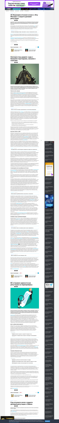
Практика (12, 108)
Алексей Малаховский (15, 268)
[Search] (44, 11)
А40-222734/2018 (35, 248)
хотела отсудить (18, 218)
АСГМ (27, 231)
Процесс (12, 148)
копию (35, 25)
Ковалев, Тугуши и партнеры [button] (14, 244)
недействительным (19, 238)
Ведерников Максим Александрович (19, 418)
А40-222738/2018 (13, 249)
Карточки (12, 192)
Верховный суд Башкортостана (21, 345)
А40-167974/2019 (13, 411)
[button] (14, 20)
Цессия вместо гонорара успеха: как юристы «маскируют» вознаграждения (24, 335)
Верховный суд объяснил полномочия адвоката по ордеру (21, 359)
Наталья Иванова (26, 136)
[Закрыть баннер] (13, 416)
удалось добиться (31, 199)
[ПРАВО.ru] (9, 8)
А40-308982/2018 (18, 233)
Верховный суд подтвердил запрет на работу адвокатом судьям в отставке (24, 361)
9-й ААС (24, 266)
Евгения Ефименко (15, 388)
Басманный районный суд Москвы (22, 212)
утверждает (21, 111)
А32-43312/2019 (25, 139)
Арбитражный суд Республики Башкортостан (16, 37)
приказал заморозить (19, 203)
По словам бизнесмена (28, 103)
